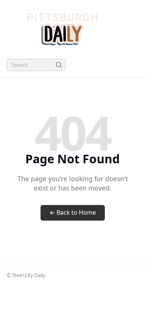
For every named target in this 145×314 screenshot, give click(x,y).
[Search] (58, 65)
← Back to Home (72, 212)
